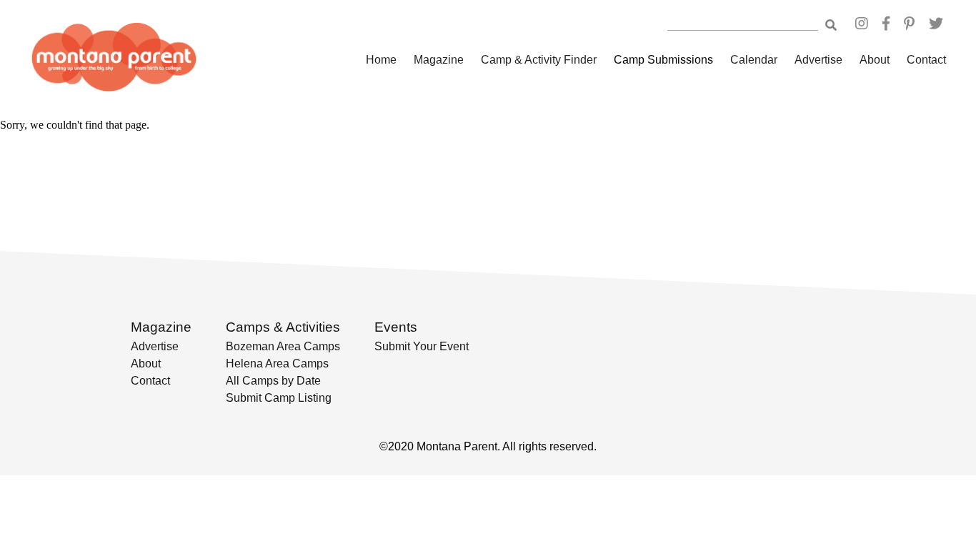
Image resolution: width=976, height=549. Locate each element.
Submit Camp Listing (279, 398)
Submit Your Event (421, 346)
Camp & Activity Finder (539, 60)
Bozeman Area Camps (283, 346)
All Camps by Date (273, 381)
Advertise (818, 60)
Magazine (439, 60)
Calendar (753, 60)
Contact (926, 60)
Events (395, 327)
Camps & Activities (283, 327)
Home (381, 60)
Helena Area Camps (277, 363)
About (875, 60)
